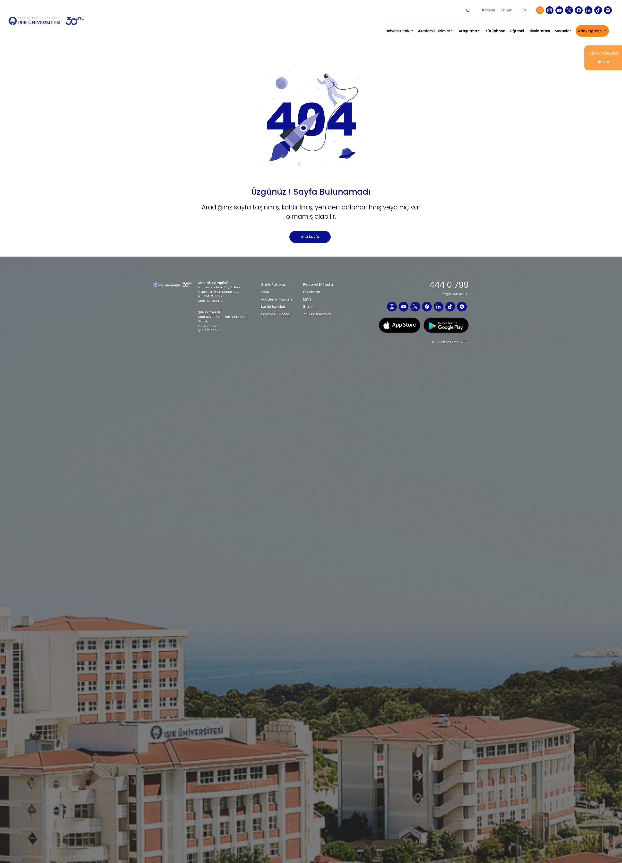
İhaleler (309, 306)
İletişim (506, 10)
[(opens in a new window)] (549, 10)
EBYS (307, 299)
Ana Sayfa (310, 236)
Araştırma (468, 30)
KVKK (265, 291)
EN (524, 10)
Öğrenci (517, 30)
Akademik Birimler (434, 30)
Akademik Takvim (276, 299)
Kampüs (489, 10)
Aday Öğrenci (590, 30)
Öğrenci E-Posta (275, 314)
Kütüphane (495, 30)
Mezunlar (563, 30)
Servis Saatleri (273, 306)
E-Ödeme (311, 291)
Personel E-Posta (318, 284)
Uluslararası (539, 30)
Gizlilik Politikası (273, 284)
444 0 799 (449, 285)
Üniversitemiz (398, 30)
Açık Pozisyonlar (317, 314)
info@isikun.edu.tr (454, 294)
